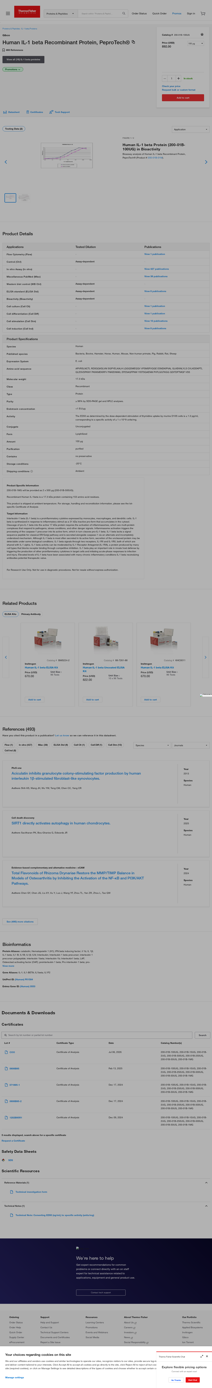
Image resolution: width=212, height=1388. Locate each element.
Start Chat (192, 1380)
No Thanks (176, 1380)
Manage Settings (14, 1377)
